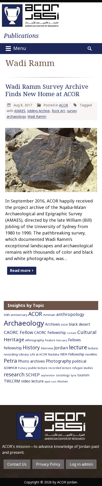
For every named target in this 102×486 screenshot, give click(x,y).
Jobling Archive (38, 110)
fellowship (13, 348)
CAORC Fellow (18, 332)
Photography (58, 361)
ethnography (34, 340)
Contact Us (17, 464)
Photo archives (31, 361)
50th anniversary (15, 315)
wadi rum (50, 381)
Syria (73, 375)
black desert (79, 324)
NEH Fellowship (72, 354)
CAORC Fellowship (50, 332)
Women (62, 381)
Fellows (74, 340)
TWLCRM (12, 381)
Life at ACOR (38, 354)
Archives (52, 324)
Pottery (22, 368)
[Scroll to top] (94, 472)
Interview (47, 348)
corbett (71, 333)
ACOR (63, 105)
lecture (78, 347)
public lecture (37, 368)
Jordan (61, 348)
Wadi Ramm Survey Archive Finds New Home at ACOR (46, 90)
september (48, 375)
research (14, 374)
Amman (49, 315)
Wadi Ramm (37, 116)
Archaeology (24, 323)
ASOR (64, 324)
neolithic (91, 354)
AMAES (19, 110)
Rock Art (58, 110)
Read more (20, 270)
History (31, 347)
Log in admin (81, 464)
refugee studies (82, 368)
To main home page (51, 426)
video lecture (32, 381)
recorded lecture (59, 368)
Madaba (53, 354)
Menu (19, 48)
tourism (83, 375)
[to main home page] (30, 15)
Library (24, 354)
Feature (50, 340)
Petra (10, 360)
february (61, 340)
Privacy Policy (48, 464)
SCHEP (33, 375)
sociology (63, 375)
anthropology (70, 314)
